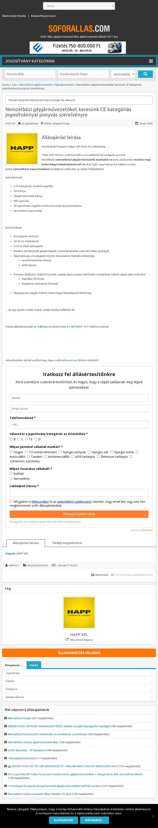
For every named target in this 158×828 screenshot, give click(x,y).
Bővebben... (94, 820)
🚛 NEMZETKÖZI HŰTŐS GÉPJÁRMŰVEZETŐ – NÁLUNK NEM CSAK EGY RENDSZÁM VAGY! (63, 766)
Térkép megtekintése (67, 543)
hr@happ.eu (44, 326)
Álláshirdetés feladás (14, 16)
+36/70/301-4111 (79, 326)
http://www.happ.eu (81, 639)
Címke (34, 665)
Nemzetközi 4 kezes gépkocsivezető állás (33, 742)
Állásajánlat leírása (26, 543)
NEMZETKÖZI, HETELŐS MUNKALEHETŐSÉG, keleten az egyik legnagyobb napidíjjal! (59, 726)
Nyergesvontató (38, 565)
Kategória (11, 689)
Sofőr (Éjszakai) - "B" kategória (26, 750)
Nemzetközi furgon (19, 718)
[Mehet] (145, 74)
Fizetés (10, 681)
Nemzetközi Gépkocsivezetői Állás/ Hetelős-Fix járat (39, 793)
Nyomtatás (101, 575)
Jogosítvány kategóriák (30, 61)
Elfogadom (63, 820)
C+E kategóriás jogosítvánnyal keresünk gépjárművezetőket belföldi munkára (54, 785)
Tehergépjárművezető (21, 758)
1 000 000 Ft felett (67, 565)
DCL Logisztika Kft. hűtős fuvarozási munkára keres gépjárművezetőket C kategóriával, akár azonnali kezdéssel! (75, 774)
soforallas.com (64, 360)
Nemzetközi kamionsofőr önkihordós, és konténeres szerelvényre (47, 734)
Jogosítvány (13, 673)
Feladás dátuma (15, 697)
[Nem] (153, 816)
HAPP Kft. (10, 123)
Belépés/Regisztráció (43, 16)
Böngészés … (14, 665)
